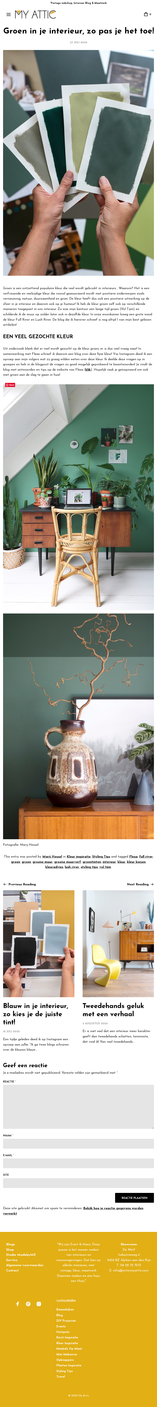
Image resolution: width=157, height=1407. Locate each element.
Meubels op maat (69, 1348)
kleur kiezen (136, 862)
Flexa (133, 856)
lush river (72, 867)
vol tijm (105, 867)
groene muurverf (67, 862)
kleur (121, 862)
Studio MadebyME (21, 1255)
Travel (60, 1376)
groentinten (92, 862)
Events (61, 1326)
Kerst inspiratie (67, 1337)
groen (26, 862)
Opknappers (65, 1360)
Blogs (10, 1244)
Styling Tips (101, 856)
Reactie (9, 1081)
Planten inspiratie (68, 1365)
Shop (10, 1249)
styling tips (89, 867)
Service (11, 1260)
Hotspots (63, 1332)
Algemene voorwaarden (24, 1265)
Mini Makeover (66, 1354)
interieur (109, 862)
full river (146, 856)
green (15, 862)
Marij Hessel (52, 856)
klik (88, 369)
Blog (59, 1315)
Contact (12, 1270)
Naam (8, 1135)
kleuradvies (54, 867)
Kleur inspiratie (79, 856)
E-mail (8, 1155)
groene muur (43, 862)
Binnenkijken (65, 1309)
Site (6, 1175)
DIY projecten (66, 1321)
